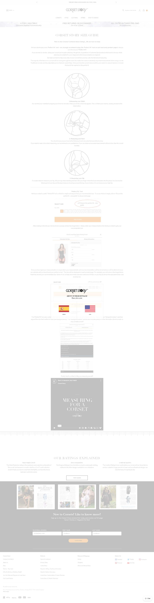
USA (90, 314)
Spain (63, 314)
